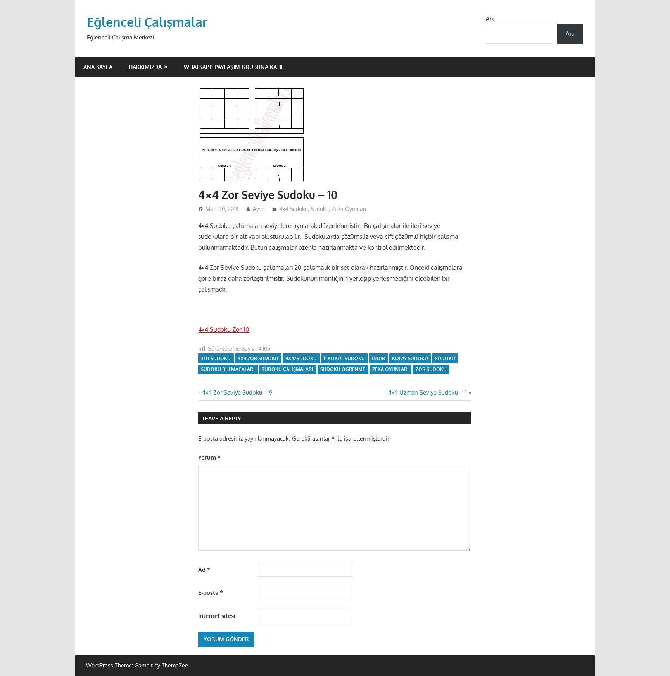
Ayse (259, 209)
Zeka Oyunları (349, 209)
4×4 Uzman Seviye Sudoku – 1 (427, 392)
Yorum (209, 457)
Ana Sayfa (97, 66)
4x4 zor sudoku (258, 358)
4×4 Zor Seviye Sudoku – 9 (237, 392)
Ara (490, 18)
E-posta (210, 592)
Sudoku (320, 209)
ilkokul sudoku (344, 358)
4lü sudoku (216, 358)
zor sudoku (431, 369)
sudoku (445, 358)
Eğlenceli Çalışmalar (147, 22)
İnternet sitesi (216, 615)
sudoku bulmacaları (228, 369)
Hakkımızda (145, 66)
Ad (204, 569)
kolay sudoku (410, 358)
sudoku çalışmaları (287, 369)
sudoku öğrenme (342, 369)
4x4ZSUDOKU (301, 358)
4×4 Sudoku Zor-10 (223, 329)
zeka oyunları (390, 369)
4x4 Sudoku (293, 209)
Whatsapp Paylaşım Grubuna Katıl (234, 66)
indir (378, 358)
